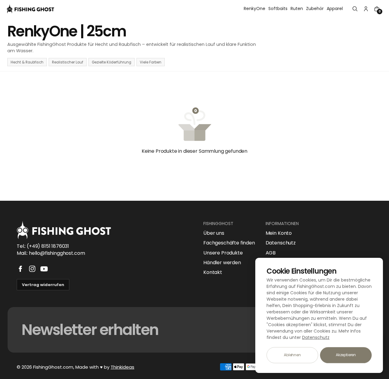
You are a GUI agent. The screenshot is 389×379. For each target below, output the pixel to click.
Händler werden (222, 262)
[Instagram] (32, 268)
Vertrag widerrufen (43, 285)
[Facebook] (20, 268)
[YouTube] (44, 268)
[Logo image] (30, 8)
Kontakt (212, 272)
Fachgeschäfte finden (229, 243)
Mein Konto (279, 233)
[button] (354, 8)
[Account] (365, 8)
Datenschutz (281, 243)
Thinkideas (122, 367)
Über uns (213, 233)
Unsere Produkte (223, 253)
